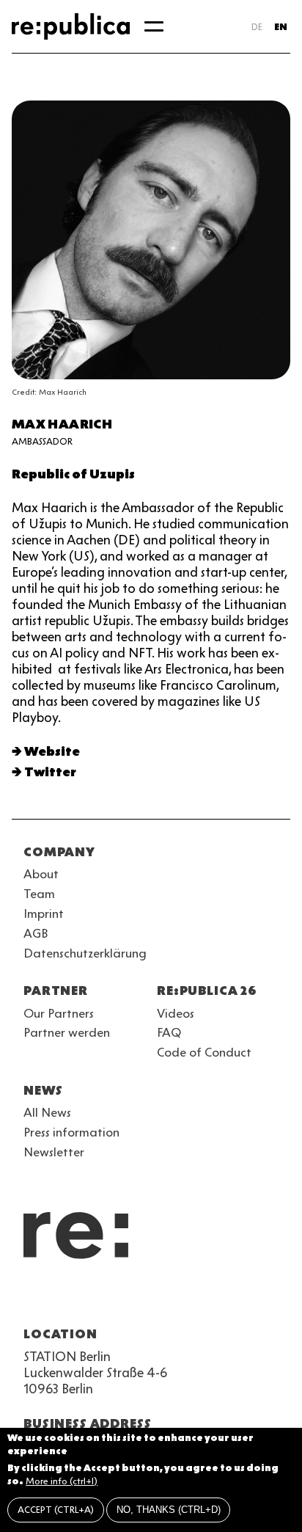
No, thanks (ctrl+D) (169, 1509)
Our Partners (58, 1013)
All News (47, 1112)
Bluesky (85, 1298)
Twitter (50, 772)
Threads (190, 1298)
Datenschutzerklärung (85, 953)
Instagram (58, 1298)
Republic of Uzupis (73, 474)
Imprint (43, 913)
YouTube (32, 1298)
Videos (175, 1013)
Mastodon (111, 1298)
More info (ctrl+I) (61, 1481)
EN (280, 26)
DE (256, 26)
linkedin (138, 1298)
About (41, 874)
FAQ (169, 1032)
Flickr (164, 1298)
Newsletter (53, 1152)
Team (39, 893)
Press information (71, 1132)
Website (52, 751)
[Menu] (154, 26)
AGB (35, 933)
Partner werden (66, 1032)
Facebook (217, 1298)
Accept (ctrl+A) (56, 1509)
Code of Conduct (204, 1052)
